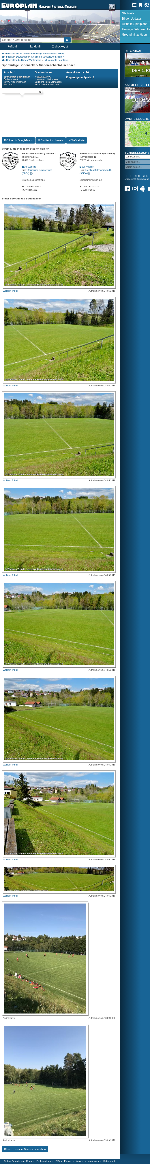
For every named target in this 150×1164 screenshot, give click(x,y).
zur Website (30, 167)
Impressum (93, 1161)
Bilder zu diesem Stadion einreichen (25, 1149)
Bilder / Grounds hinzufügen (18, 1161)
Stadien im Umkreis (51, 140)
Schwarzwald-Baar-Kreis (56, 60)
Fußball (13, 46)
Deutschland (22, 53)
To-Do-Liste (77, 140)
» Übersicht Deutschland (137, 179)
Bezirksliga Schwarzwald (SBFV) (47, 53)
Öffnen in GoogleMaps (19, 140)
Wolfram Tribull (10, 291)
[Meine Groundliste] (135, 5)
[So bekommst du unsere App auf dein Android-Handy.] (143, 188)
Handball (35, 46)
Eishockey (59, 46)
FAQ (57, 1161)
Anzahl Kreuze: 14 (77, 72)
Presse (67, 1161)
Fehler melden (43, 1161)
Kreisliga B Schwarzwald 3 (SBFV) (48, 57)
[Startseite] (19, 8)
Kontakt (79, 1161)
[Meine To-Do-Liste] (141, 5)
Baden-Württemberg (31, 60)
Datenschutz (109, 1161)
